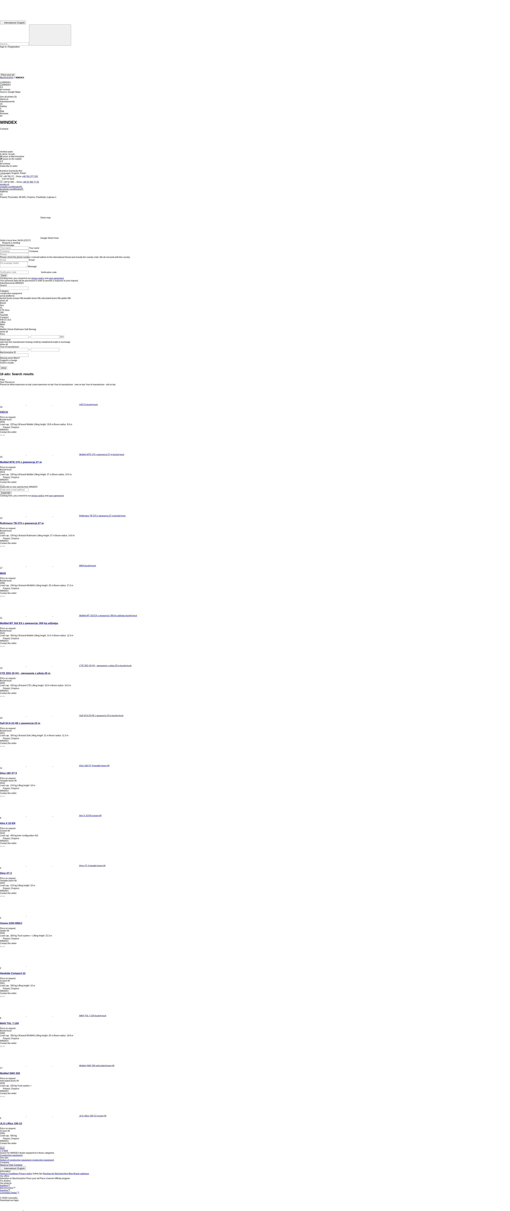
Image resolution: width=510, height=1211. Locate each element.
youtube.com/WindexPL (11, 187)
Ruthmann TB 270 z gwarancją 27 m (22, 523)
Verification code (49, 272)
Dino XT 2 (6, 873)
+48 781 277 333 (30, 176)
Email (32, 260)
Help (11, 1165)
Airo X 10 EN (7, 823)
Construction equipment (11, 1155)
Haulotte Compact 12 (13, 973)
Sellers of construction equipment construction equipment (27, 1160)
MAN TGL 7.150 (9, 1023)
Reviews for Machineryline (55, 1173)
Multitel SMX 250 (10, 1073)
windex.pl (4, 184)
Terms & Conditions (9, 1173)
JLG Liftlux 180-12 (11, 1123)
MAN (3, 573)
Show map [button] (45, 217)
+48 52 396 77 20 (30, 182)
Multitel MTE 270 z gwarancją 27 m (21, 462)
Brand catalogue (81, 1173)
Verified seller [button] (6, 152)
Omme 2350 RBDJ (11, 923)
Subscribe (6, 493)
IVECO (4, 412)
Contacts (18, 1165)
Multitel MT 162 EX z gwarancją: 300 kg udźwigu (29, 623)
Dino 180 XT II (8, 773)
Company (33, 251)
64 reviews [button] (5, 89)
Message (32, 266)
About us (4, 1165)
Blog (71, 1173)
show (3, 368)
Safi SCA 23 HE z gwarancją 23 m (20, 723)
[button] (255, 60)
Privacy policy (25, 1173)
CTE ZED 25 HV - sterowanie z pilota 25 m (25, 673)
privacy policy (37, 278)
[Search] (50, 35)
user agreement (56, 278)
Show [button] (19, 176)
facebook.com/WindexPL (12, 189)
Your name (34, 248)
